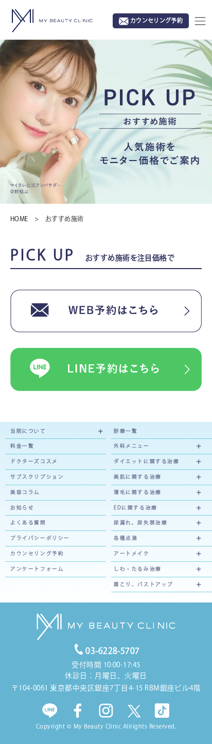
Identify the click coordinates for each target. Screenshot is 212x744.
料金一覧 (22, 446)
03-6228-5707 (112, 651)
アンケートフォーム (37, 568)
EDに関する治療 (135, 507)
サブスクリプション (37, 476)
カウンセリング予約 (37, 553)
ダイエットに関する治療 (147, 461)
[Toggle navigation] (200, 21)
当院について (28, 431)
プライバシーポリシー (40, 538)
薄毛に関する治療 (138, 492)
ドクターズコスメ (34, 461)
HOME (22, 219)
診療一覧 (125, 431)
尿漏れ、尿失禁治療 (140, 522)
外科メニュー (132, 446)
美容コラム (25, 492)
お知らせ (22, 507)
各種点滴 (125, 538)
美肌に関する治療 (138, 476)
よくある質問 (28, 522)
